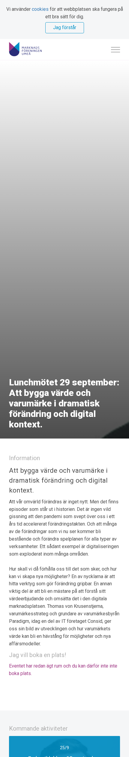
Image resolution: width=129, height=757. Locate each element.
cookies (40, 9)
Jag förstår (64, 27)
